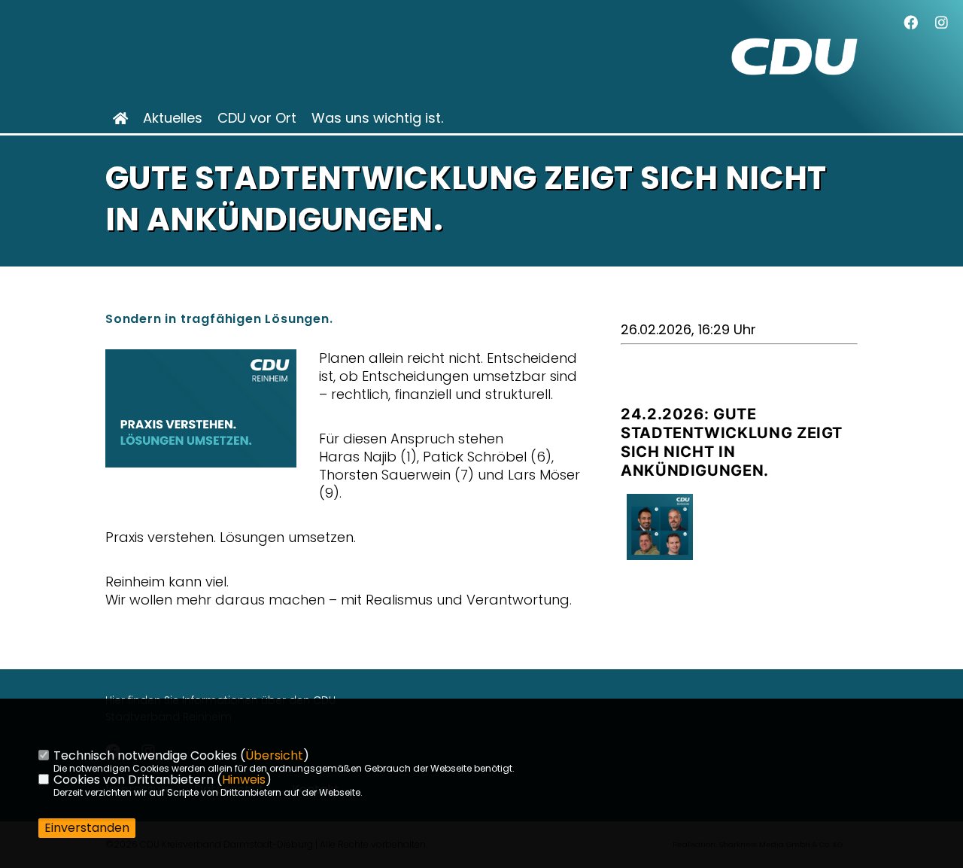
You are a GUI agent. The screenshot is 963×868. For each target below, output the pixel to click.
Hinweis (244, 779)
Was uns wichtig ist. (377, 118)
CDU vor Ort (256, 118)
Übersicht (274, 755)
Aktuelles (172, 118)
